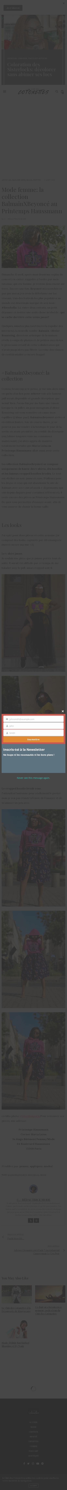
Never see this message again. (33, 777)
